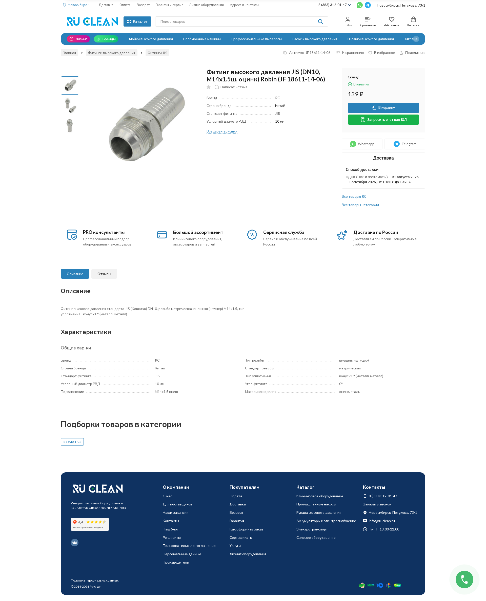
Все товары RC (354, 196)
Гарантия (237, 521)
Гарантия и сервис (169, 5)
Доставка (106, 5)
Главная (69, 53)
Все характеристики (222, 131)
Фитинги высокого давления (111, 53)
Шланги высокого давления (371, 39)
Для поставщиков (177, 504)
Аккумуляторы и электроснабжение (326, 521)
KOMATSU (72, 442)
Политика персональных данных (94, 580)
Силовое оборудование (316, 537)
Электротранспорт (312, 529)
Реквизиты (172, 537)
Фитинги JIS (157, 53)
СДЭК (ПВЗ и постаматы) (367, 177)
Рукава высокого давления (318, 512)
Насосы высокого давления (314, 39)
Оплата (125, 5)
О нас (167, 496)
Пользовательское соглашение (189, 545)
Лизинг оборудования (206, 5)
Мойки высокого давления (151, 39)
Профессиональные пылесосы (256, 39)
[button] (416, 39)
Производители (176, 562)
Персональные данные (182, 554)
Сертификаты (241, 537)
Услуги (235, 545)
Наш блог (170, 529)
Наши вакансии (176, 512)
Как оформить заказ (247, 529)
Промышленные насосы (316, 504)
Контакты (171, 521)
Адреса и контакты (244, 5)
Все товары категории (360, 205)
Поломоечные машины (202, 39)
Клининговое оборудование (319, 496)
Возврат (143, 5)
